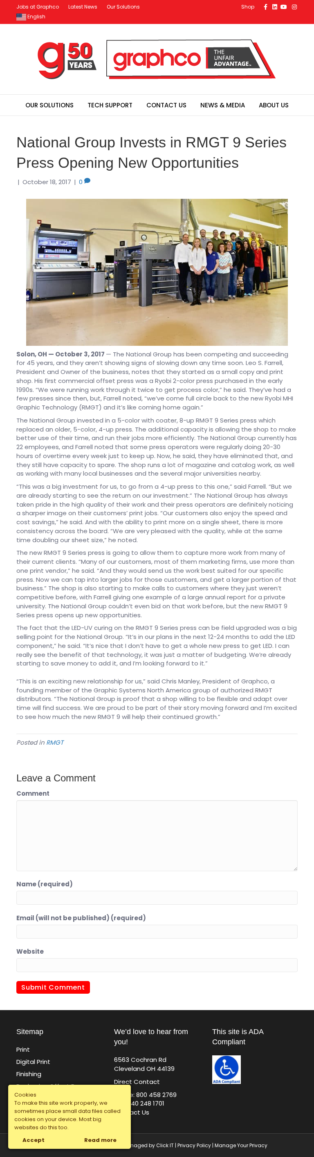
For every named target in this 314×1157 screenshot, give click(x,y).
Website (30, 951)
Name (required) (44, 884)
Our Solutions (123, 6)
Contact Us (166, 105)
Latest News (82, 6)
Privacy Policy (194, 1145)
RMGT (54, 742)
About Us (274, 105)
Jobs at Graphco (37, 6)
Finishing (28, 1074)
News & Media (222, 105)
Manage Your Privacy (241, 1145)
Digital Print (33, 1061)
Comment (32, 793)
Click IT (165, 1145)
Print (23, 1049)
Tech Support (109, 105)
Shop (247, 6)
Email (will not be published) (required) (81, 918)
